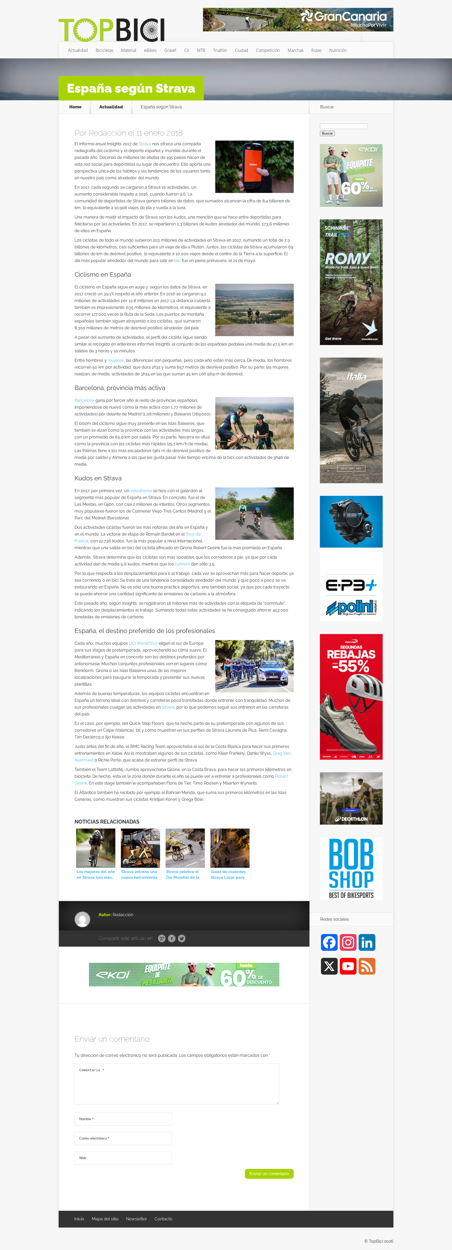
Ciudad (241, 50)
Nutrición (338, 50)
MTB (201, 50)
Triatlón (220, 50)
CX (186, 50)
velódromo (141, 490)
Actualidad (78, 50)
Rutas (316, 50)
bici (177, 260)
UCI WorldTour (143, 643)
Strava (145, 143)
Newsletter (136, 1218)
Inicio (79, 1218)
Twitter (182, 939)
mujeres (116, 360)
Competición (268, 50)
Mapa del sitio (105, 1218)
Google (162, 939)
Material (128, 50)
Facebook (172, 939)
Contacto (163, 1218)
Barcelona (84, 400)
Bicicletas (104, 50)
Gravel (170, 50)
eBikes (150, 50)
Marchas (295, 50)
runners (182, 564)
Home (75, 107)
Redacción (107, 132)
